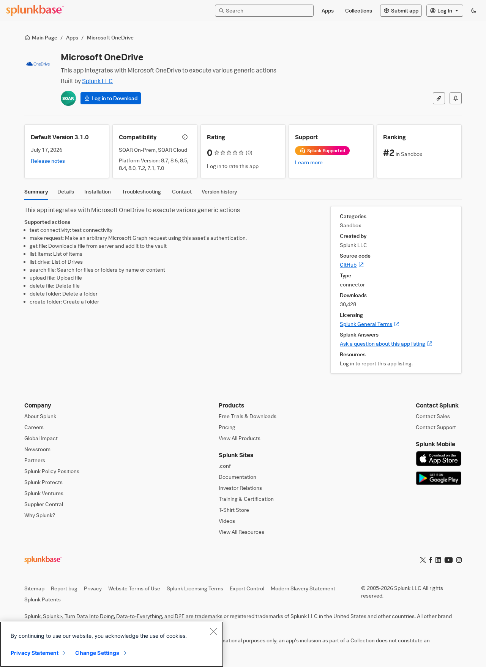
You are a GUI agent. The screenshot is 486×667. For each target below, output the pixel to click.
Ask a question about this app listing (386, 343)
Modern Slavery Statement (303, 588)
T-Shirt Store (234, 510)
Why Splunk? (39, 515)
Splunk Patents (42, 599)
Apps (72, 37)
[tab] (36, 193)
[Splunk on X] (423, 560)
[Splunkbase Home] (35, 11)
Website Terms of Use (134, 588)
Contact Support (436, 427)
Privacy (93, 588)
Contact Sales (433, 416)
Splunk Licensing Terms (195, 588)
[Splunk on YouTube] (448, 560)
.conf (225, 465)
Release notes (48, 160)
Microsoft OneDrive (110, 37)
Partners (34, 460)
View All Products (239, 438)
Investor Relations (240, 488)
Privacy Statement (34, 653)
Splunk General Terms (370, 324)
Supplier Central (43, 504)
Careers (34, 427)
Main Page (44, 37)
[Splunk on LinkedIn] (438, 560)
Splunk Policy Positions (51, 471)
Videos (227, 521)
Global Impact (41, 438)
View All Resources (241, 532)
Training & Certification (246, 499)
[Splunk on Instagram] (459, 560)
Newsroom (37, 449)
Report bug (64, 588)
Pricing (227, 427)
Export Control (247, 588)
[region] (111, 644)
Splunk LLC (97, 81)
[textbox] (268, 10)
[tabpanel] (243, 290)
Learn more (309, 162)
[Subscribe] (456, 98)
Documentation (237, 477)
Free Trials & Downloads (247, 416)
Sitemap (34, 588)
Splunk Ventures (43, 493)
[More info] (185, 137)
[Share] (439, 98)
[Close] (213, 631)
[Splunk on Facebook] (430, 560)
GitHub (352, 264)
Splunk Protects (43, 482)
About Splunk (40, 416)
